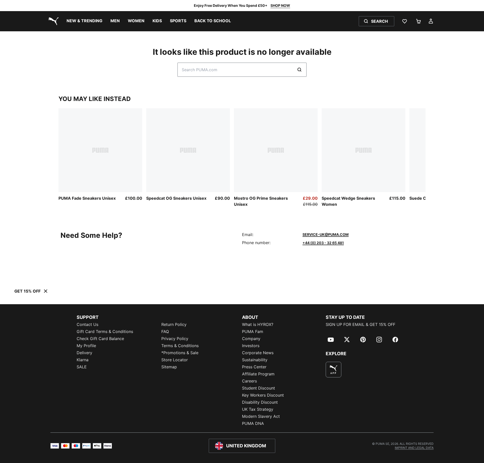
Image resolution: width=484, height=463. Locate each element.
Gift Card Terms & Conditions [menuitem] (105, 331)
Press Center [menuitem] (254, 366)
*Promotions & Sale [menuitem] (179, 352)
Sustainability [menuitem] (254, 359)
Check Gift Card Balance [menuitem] (100, 338)
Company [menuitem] (251, 338)
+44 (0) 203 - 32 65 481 (323, 243)
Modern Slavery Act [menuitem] (261, 416)
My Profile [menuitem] (86, 345)
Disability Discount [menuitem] (260, 402)
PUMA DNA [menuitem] (253, 423)
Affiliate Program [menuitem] (258, 373)
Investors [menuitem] (250, 345)
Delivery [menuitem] (84, 352)
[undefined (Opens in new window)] (333, 369)
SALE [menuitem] (82, 366)
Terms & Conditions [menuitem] (180, 345)
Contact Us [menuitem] (87, 324)
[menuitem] (84, 21)
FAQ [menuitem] (165, 331)
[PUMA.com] (52, 21)
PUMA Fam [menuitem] (252, 331)
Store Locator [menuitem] (174, 359)
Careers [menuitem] (249, 380)
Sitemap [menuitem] (169, 366)
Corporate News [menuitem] (258, 352)
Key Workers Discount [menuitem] (263, 395)
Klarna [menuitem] (82, 359)
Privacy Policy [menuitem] (174, 338)
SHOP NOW (280, 5)
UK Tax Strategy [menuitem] (257, 409)
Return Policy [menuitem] (174, 324)
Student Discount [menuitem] (258, 388)
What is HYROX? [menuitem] (257, 324)
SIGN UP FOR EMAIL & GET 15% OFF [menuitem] (360, 324)
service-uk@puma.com (325, 234)
